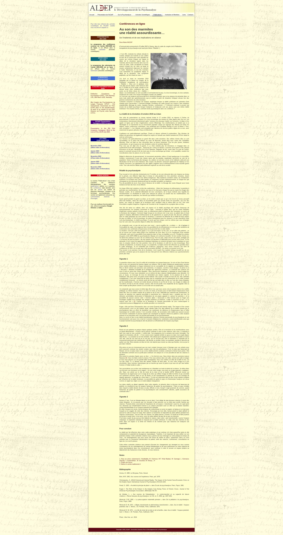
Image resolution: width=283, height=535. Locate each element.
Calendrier (102, 49)
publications (95, 186)
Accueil (91, 15)
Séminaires (94, 70)
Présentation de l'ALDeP (105, 15)
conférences (97, 188)
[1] (153, 238)
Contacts (190, 15)
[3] (126, 358)
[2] (134, 301)
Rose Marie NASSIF (125, 42)
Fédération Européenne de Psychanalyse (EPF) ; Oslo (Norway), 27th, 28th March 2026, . (103, 95)
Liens (184, 15)
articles (100, 189)
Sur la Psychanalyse (124, 15)
